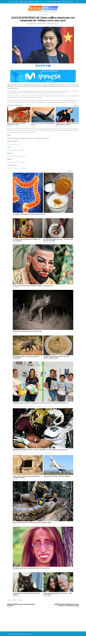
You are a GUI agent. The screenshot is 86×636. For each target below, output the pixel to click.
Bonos (63, 1)
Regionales (30, 1)
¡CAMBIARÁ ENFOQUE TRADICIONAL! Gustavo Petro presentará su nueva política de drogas (66, 605)
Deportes (59, 1)
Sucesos (49, 1)
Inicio (16, 1)
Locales (25, 1)
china (9, 600)
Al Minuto (21, 1)
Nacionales (36, 1)
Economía (68, 1)
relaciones (15, 600)
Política (54, 1)
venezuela (20, 600)
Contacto (30, 634)
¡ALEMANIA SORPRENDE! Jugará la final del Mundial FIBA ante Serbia (20, 605)
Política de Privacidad (24, 634)
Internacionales (43, 1)
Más (72, 1)
